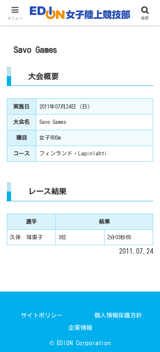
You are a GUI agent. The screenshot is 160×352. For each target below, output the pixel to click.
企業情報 (80, 328)
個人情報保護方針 (118, 315)
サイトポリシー (42, 315)
